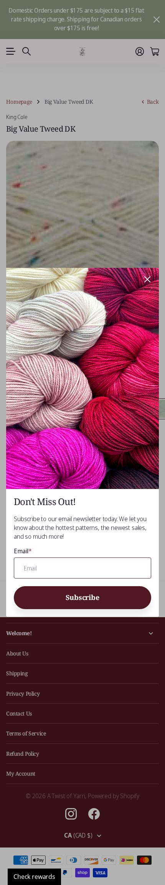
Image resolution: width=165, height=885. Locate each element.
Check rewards (34, 876)
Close (147, 279)
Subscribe (82, 597)
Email (23, 551)
